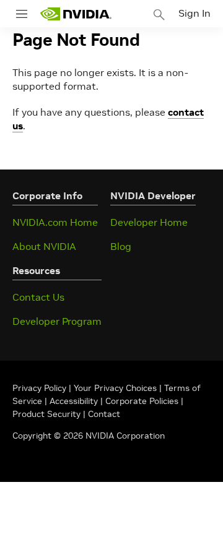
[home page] (75, 13)
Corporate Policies (141, 400)
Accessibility (74, 400)
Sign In (194, 13)
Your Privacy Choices (115, 387)
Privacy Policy (40, 387)
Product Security (46, 413)
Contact (104, 413)
